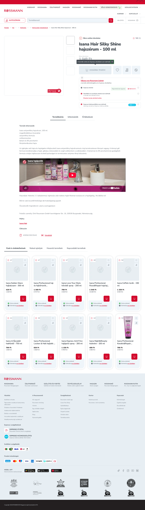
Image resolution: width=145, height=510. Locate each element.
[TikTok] (118, 470)
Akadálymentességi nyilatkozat (13, 419)
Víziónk (34, 405)
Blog (33, 414)
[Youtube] (132, 470)
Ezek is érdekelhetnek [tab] (15, 248)
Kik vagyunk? (36, 400)
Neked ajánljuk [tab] (36, 248)
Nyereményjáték (36, 417)
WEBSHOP (31, 7)
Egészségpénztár (65, 408)
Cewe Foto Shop (65, 402)
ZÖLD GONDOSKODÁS (109, 7)
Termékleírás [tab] (58, 117)
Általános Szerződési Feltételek (13, 407)
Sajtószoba (35, 411)
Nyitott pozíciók (93, 400)
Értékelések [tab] (87, 117)
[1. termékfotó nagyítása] (34, 66)
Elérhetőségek (121, 400)
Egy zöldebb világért (38, 408)
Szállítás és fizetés (9, 400)
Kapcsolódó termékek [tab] (76, 248)
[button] (133, 7)
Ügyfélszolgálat (121, 402)
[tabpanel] (72, 180)
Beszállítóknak (121, 405)
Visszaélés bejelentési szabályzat (13, 416)
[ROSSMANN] (12, 379)
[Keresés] (111, 20)
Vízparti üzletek (65, 411)
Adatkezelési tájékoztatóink (12, 410)
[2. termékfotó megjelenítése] (70, 50)
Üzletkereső (120, 408)
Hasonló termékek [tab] (55, 248)
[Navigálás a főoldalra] (13, 10)
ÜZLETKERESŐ (55, 7)
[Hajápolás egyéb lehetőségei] (28, 27)
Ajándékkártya (65, 405)
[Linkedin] (137, 470)
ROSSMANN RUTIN (90, 7)
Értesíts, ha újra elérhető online (92, 98)
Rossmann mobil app (67, 400)
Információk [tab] (73, 117)
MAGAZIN (66, 7)
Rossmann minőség (38, 402)
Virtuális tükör (65, 414)
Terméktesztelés (65, 417)
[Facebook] (123, 470)
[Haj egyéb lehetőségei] (16, 27)
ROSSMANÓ (76, 7)
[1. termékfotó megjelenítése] (70, 40)
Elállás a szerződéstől (10, 413)
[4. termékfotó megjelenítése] (70, 71)
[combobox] (67, 20)
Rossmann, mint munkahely (97, 402)
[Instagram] (128, 470)
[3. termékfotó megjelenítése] (70, 60)
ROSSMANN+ (42, 7)
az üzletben (20, 305)
